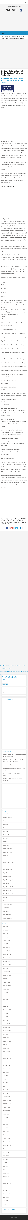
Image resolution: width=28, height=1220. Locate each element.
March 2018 (6, 1131)
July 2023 (5, 992)
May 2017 (5, 1166)
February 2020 (6, 1051)
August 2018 (6, 1114)
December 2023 (7, 975)
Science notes (6, 900)
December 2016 (7, 1183)
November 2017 (7, 1145)
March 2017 (6, 1173)
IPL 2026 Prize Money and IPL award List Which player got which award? (13, 760)
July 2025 (5, 944)
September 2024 (7, 964)
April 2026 (5, 933)
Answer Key (6, 814)
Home (3, 36)
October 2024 (6, 961)
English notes (6, 835)
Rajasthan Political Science (9, 894)
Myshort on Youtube (14, 7)
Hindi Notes (6, 841)
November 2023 (7, 978)
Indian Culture (6, 845)
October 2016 (6, 1190)
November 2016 (7, 1187)
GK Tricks (5, 838)
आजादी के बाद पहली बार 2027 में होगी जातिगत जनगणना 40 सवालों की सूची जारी (14, 755)
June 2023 (5, 996)
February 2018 (6, 1135)
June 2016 (5, 1204)
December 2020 (7, 1041)
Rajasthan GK (6, 883)
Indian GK (5, 855)
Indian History (6, 859)
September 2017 (7, 1152)
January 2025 (6, 951)
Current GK (6, 824)
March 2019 (6, 1089)
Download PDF (7, 831)
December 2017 (7, 1142)
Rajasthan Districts (8, 876)
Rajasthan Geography (8, 880)
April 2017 (5, 1169)
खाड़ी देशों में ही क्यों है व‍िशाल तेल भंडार (10, 765)
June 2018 (5, 1121)
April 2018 (5, 1128)
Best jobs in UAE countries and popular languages (12, 779)
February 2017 (6, 1176)
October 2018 (6, 1107)
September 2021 (7, 1030)
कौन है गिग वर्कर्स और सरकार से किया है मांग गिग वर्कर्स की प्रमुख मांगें (14, 769)
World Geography (18, 78)
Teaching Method (7, 904)
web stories (6, 911)
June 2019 (5, 1079)
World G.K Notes (7, 914)
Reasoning (5, 897)
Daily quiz (5, 828)
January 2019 (6, 1096)
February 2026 (6, 937)
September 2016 (7, 1194)
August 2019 (6, 1072)
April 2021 (5, 1034)
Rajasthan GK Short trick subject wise (12, 887)
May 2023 (5, 999)
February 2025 (6, 947)
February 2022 (6, 1020)
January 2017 (6, 1180)
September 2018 (7, 1110)
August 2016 (6, 1197)
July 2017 (5, 1159)
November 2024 (7, 958)
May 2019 (5, 1083)
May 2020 (5, 1044)
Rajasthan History (7, 890)
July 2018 (5, 1117)
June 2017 (5, 1162)
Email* (3, 679)
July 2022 (5, 1013)
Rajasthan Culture (7, 873)
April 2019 (5, 1086)
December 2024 (7, 954)
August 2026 (6, 926)
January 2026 (6, 940)
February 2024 (6, 968)
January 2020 (6, 1055)
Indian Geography (9, 36)
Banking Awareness (8, 817)
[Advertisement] (18, 22)
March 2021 (6, 1037)
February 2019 (6, 1093)
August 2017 (6, 1155)
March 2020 (6, 1048)
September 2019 (7, 1069)
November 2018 (7, 1103)
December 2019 (7, 1058)
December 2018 (7, 1100)
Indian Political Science (8, 862)
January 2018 (6, 1138)
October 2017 (6, 1148)
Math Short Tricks (7, 869)
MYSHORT (11, 9)
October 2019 (6, 1065)
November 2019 (7, 1062)
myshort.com (14, 1217)
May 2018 (5, 1124)
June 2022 (5, 1017)
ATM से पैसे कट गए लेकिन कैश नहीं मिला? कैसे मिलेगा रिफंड (14, 774)
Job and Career (7, 866)
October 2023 (6, 982)
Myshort (17, 80)
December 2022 (7, 1006)
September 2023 (7, 985)
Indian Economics (7, 848)
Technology (6, 907)
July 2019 (5, 1076)
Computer (5, 821)
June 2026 (5, 930)
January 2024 (6, 971)
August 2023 (6, 989)
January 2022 (6, 1024)
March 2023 (6, 1003)
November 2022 (7, 1010)
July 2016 (5, 1201)
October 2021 (6, 1027)
